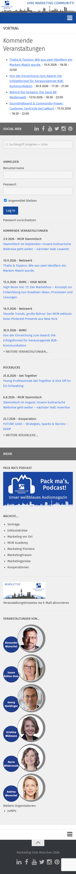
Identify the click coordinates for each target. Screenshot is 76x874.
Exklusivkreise (17, 530)
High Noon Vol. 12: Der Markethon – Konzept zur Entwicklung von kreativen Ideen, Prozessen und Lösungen (38, 292)
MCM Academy (17, 542)
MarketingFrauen (19, 555)
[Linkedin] (36, 128)
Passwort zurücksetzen (19, 220)
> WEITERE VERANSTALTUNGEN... (25, 351)
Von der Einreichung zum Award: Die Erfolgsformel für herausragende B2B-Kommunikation (37, 81)
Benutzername (13, 168)
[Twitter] (56, 128)
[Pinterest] (70, 128)
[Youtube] (50, 128)
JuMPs (11, 810)
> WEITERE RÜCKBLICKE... (20, 435)
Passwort (9, 184)
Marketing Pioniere (21, 549)
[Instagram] (63, 128)
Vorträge (13, 524)
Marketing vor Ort (20, 536)
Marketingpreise (19, 561)
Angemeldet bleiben (22, 200)
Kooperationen (18, 567)
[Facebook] (43, 128)
